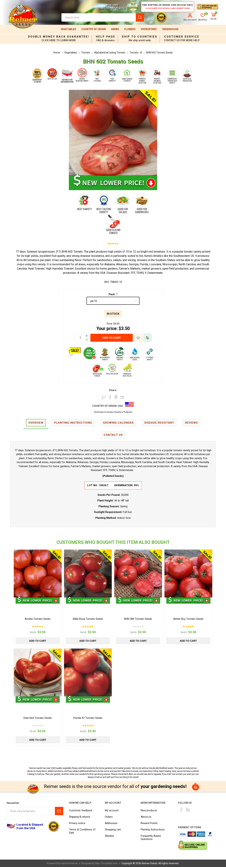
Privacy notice (77, 823)
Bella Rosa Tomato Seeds (88, 618)
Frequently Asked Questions (151, 837)
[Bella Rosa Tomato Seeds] (88, 573)
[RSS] (188, 810)
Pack (112, 294)
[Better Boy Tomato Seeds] (188, 573)
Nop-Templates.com (106, 863)
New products (149, 810)
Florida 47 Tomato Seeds (87, 717)
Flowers (130, 29)
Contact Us (113, 435)
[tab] (35, 423)
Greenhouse (170, 29)
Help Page (105, 36)
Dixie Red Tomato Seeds (37, 717)
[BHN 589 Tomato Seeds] (138, 573)
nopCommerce (69, 863)
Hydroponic (149, 29)
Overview (35, 422)
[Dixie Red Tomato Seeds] (38, 673)
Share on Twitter (104, 397)
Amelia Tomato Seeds (37, 618)
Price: (110, 323)
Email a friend (122, 397)
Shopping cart (113, 829)
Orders (109, 816)
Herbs (115, 29)
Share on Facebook (110, 397)
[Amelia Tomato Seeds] (38, 573)
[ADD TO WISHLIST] (138, 338)
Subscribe (59, 811)
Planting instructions (73, 422)
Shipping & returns (79, 816)
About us (146, 816)
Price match (147, 338)
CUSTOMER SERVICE (181, 36)
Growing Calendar (118, 422)
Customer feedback (80, 810)
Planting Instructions (153, 829)
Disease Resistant (159, 422)
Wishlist (109, 835)
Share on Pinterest (116, 397)
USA (120, 405)
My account (190, 19)
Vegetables (68, 29)
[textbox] (98, 17)
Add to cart (111, 337)
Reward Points (149, 823)
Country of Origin (93, 29)
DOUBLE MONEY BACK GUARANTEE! (58, 36)
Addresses (111, 823)
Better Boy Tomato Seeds (188, 618)
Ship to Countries (139, 36)
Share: (113, 390)
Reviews (191, 422)
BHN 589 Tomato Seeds (138, 618)
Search (140, 17)
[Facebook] (181, 810)
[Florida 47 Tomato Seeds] (88, 673)
